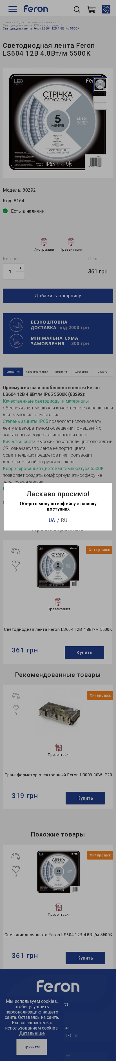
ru (64, 520)
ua (52, 520)
